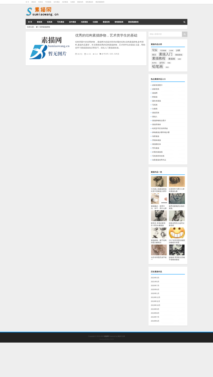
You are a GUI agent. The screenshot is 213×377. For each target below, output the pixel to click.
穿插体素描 (156, 140)
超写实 (162, 63)
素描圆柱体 (156, 144)
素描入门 (165, 54)
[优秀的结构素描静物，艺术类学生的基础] (50, 48)
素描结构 (80, 2)
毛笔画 (154, 105)
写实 (154, 50)
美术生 (80, 54)
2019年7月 (155, 317)
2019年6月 (155, 321)
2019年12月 (155, 297)
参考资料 (105, 54)
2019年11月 (155, 301)
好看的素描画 (157, 152)
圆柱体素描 (156, 101)
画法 (154, 54)
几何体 (171, 50)
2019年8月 (155, 313)
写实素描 (48, 2)
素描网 (154, 93)
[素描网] (42, 7)
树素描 (154, 97)
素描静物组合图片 (159, 120)
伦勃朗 (72, 2)
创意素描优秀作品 (159, 160)
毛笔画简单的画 (158, 156)
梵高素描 (155, 148)
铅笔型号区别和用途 (160, 128)
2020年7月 (155, 286)
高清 (167, 67)
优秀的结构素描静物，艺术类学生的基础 (106, 35)
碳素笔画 (155, 89)
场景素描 (155, 136)
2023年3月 (155, 278)
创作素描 (57, 2)
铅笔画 (40, 2)
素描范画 (155, 113)
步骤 (178, 50)
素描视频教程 (100, 2)
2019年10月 (155, 305)
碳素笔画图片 (157, 85)
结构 (111, 54)
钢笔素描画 (89, 2)
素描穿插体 (156, 124)
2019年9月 (155, 309)
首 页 (27, 2)
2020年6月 (155, 289)
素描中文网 (121, 336)
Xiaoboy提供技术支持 (106, 339)
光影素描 (65, 2)
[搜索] (184, 22)
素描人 (154, 117)
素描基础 (178, 55)
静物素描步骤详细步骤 (160, 132)
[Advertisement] (74, 360)
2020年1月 (155, 293)
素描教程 (158, 58)
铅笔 (169, 63)
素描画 (33, 2)
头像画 (154, 109)
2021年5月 (155, 282)
